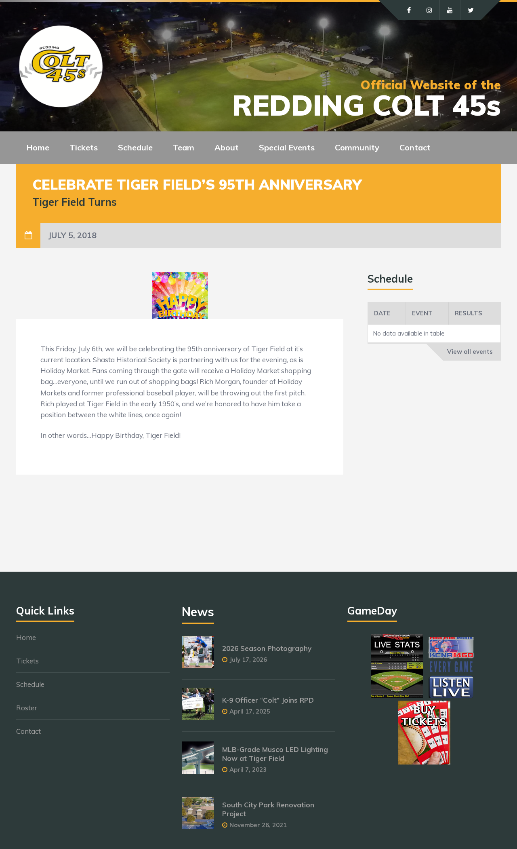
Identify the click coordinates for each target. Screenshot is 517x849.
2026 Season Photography (266, 648)
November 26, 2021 (258, 825)
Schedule (30, 684)
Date (382, 313)
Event (422, 313)
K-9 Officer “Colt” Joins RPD (268, 700)
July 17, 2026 (248, 659)
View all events (470, 351)
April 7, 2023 (248, 769)
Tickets (27, 660)
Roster (26, 707)
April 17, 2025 (249, 711)
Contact (415, 147)
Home (37, 147)
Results (468, 313)
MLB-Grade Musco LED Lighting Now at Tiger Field (275, 753)
